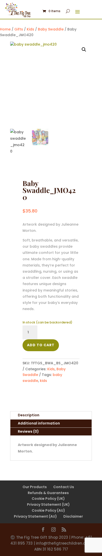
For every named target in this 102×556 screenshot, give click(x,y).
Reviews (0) (28, 431)
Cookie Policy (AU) (48, 510)
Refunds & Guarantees (48, 492)
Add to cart (40, 345)
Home (5, 29)
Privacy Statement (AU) (35, 516)
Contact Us (63, 486)
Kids (30, 29)
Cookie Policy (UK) (48, 498)
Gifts (18, 29)
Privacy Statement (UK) (48, 504)
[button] (83, 49)
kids (43, 380)
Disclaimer (73, 516)
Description (28, 415)
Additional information (39, 423)
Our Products (35, 486)
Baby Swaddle (51, 29)
